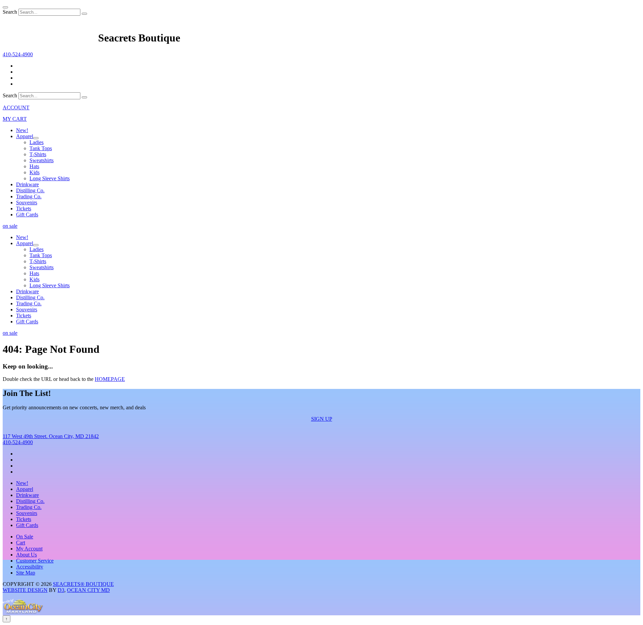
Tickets (23, 208)
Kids (34, 172)
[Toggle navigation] (5, 7)
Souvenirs (26, 202)
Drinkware (27, 184)
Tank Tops (40, 148)
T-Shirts (37, 154)
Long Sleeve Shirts (49, 178)
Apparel (24, 136)
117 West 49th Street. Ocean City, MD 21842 (51, 436)
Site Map (25, 573)
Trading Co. (29, 196)
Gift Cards (27, 214)
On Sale (24, 536)
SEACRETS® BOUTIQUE (83, 584)
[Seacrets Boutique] (50, 38)
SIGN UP (321, 419)
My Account (29, 548)
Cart (20, 542)
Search (10, 12)
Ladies (36, 142)
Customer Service (35, 560)
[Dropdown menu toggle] (36, 138)
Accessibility (29, 566)
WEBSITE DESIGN (25, 590)
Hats (34, 166)
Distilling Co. (30, 190)
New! (22, 130)
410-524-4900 (18, 442)
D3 (61, 590)
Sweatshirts (41, 160)
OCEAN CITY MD (88, 590)
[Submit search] (84, 14)
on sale (10, 226)
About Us (26, 554)
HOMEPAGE (110, 379)
